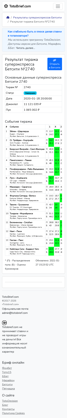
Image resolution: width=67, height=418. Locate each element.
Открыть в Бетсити (54, 65)
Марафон (8, 380)
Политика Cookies (13, 413)
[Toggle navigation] (58, 6)
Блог (5, 405)
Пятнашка (8, 388)
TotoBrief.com (10, 297)
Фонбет (7, 368)
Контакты (8, 409)
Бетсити (7, 384)
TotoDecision (10, 401)
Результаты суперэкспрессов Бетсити (37, 17)
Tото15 (6, 372)
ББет (5, 376)
